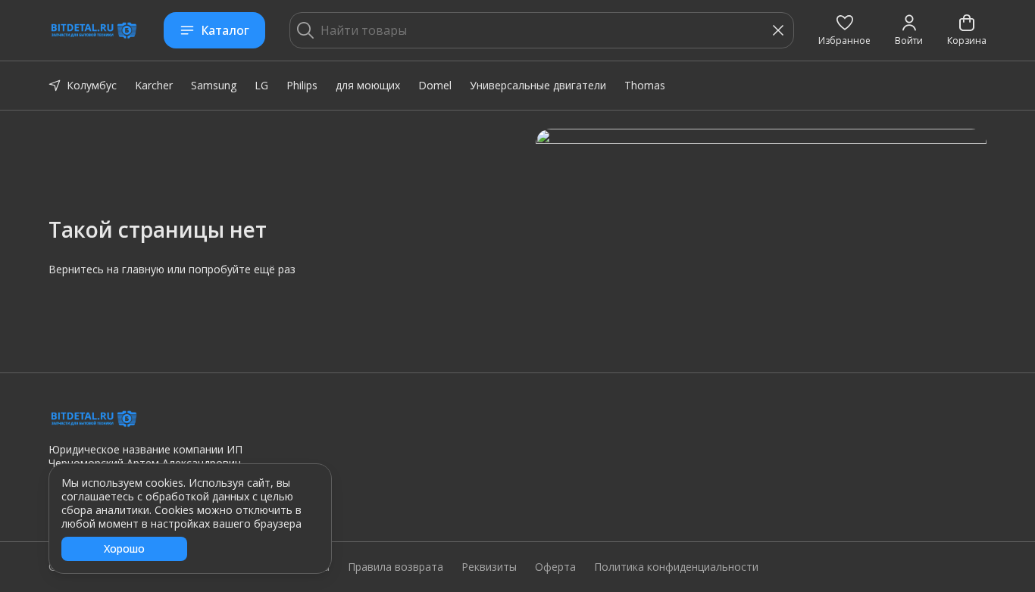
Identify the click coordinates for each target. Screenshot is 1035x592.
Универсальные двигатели (538, 85)
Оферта (555, 567)
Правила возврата (395, 567)
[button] (844, 30)
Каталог (225, 30)
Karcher (154, 85)
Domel (435, 85)
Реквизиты (489, 567)
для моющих (368, 85)
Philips (301, 85)
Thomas (644, 85)
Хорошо (124, 548)
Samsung (213, 85)
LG (261, 85)
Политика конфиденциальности (676, 567)
